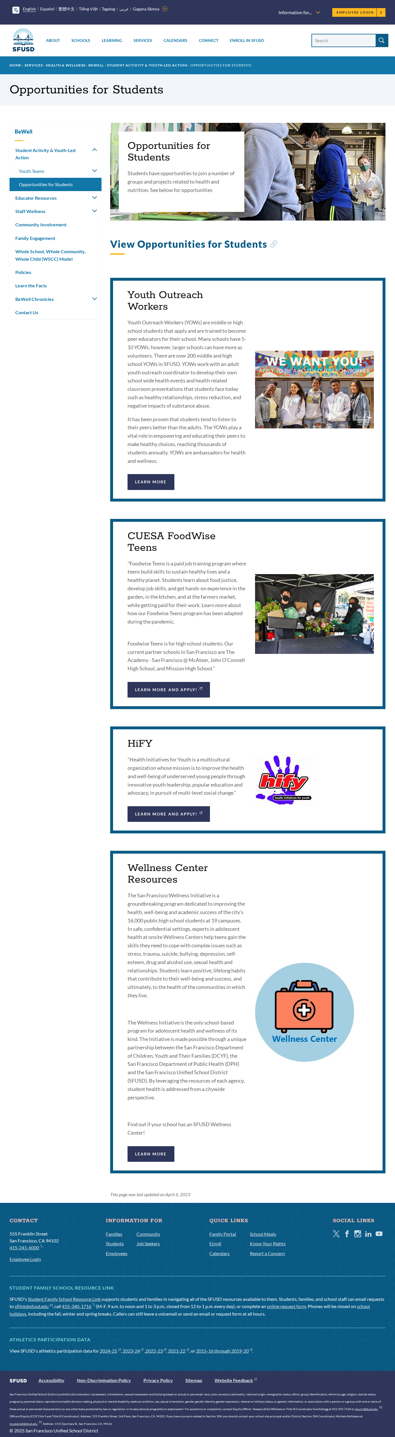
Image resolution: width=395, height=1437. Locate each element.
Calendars (175, 40)
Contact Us (26, 312)
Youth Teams (31, 171)
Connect (208, 40)
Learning (112, 40)
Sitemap (193, 1380)
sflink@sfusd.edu (32, 1306)
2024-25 (108, 1350)
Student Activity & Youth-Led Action (147, 65)
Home (15, 65)
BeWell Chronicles (34, 299)
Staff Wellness (30, 211)
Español (47, 8)
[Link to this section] (273, 245)
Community (148, 1234)
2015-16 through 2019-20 (222, 1350)
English (29, 8)
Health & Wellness (65, 65)
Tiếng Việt (88, 8)
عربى (124, 8)
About (53, 40)
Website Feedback (234, 1380)
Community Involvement (41, 224)
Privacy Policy (158, 1380)
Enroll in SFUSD (247, 40)
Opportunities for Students (46, 184)
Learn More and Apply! (166, 689)
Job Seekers (148, 1243)
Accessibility (51, 1380)
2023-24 (131, 1350)
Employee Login (355, 12)
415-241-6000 (24, 1247)
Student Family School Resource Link (64, 1299)
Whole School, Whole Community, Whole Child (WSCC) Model (50, 255)
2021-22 (176, 1350)
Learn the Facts (31, 285)
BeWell (96, 65)
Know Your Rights (268, 1243)
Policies (23, 272)
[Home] (23, 40)
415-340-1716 (76, 1306)
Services (143, 40)
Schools (80, 40)
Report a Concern (267, 1253)
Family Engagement (35, 238)
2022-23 (154, 1350)
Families (114, 1234)
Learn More (151, 481)
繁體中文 (66, 8)
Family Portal (222, 1234)
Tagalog (108, 8)
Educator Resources (36, 198)
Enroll (215, 1243)
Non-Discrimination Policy (104, 1380)
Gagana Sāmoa (146, 8)
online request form (286, 1306)
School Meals (263, 1234)
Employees (117, 1253)
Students (115, 1243)
